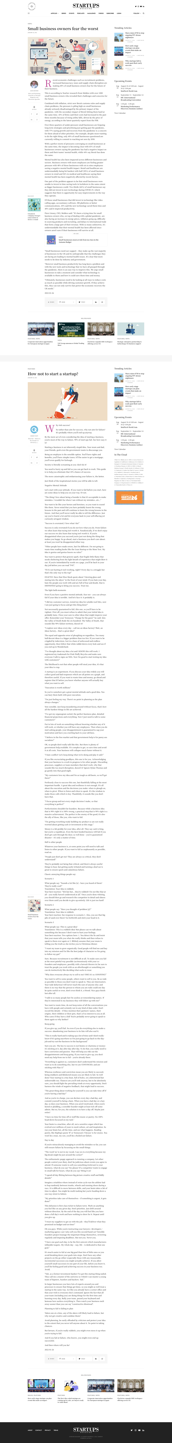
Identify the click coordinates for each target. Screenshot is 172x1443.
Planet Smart (130, 476)
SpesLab (124, 478)
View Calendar (120, 113)
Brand (30, 1395)
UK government (126, 482)
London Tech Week (128, 470)
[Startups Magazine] (86, 6)
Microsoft (127, 472)
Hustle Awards (130, 468)
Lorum (137, 470)
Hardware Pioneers (121, 466)
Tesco (129, 480)
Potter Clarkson (139, 476)
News (30, 23)
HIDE (134, 466)
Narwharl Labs (135, 472)
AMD (131, 459)
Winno (129, 485)
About (30, 1430)
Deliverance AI (133, 462)
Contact (38, 1430)
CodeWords (125, 462)
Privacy (48, 1430)
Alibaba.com (124, 459)
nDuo (126, 474)
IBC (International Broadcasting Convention (131, 98)
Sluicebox (117, 478)
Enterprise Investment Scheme (129, 464)
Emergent (117, 464)
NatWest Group (119, 474)
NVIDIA (137, 474)
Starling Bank (131, 478)
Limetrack (119, 470)
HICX (130, 466)
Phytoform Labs (121, 476)
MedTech (121, 472)
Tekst (124, 480)
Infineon (138, 468)
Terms (56, 1430)
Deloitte (141, 462)
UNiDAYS (134, 482)
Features (31, 339)
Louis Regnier (34, 90)
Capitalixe (117, 462)
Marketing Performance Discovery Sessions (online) (132, 107)
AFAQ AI (117, 459)
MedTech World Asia (129, 91)
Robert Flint (34, 435)
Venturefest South (121, 485)
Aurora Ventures (138, 459)
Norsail (131, 474)
